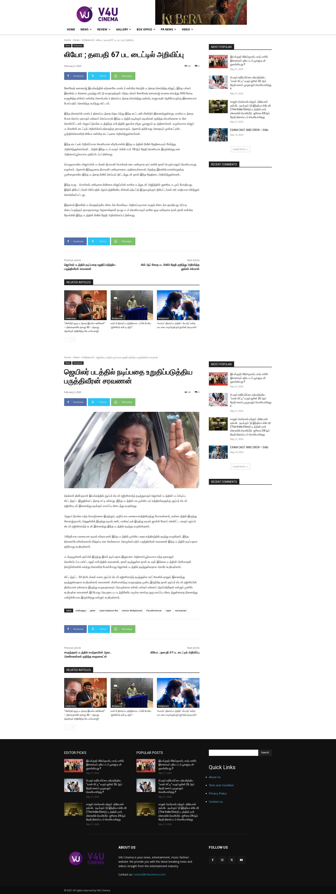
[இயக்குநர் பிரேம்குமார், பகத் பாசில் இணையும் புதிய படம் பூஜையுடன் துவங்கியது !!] (218, 61)
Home (71, 29)
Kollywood (88, 40)
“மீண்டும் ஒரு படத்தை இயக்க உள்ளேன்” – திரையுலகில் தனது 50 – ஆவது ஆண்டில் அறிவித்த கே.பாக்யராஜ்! (84, 327)
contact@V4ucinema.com (149, 874)
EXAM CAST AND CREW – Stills (249, 129)
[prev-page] (66, 339)
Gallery (122, 29)
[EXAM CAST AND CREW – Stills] (218, 134)
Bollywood (117, 318)
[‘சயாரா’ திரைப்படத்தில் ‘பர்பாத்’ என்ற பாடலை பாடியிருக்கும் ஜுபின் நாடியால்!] (178, 305)
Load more (239, 149)
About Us (214, 777)
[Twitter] (231, 860)
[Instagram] (222, 860)
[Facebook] (212, 860)
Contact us (216, 801)
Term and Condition (221, 785)
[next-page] (72, 339)
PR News (167, 29)
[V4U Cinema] (86, 858)
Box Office (144, 29)
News (84, 29)
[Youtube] (241, 860)
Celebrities (70, 318)
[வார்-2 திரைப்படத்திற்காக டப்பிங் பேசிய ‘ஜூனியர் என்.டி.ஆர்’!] (132, 305)
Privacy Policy (218, 793)
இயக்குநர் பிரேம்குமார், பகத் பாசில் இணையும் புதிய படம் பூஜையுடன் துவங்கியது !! (249, 60)
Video (186, 29)
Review (102, 29)
